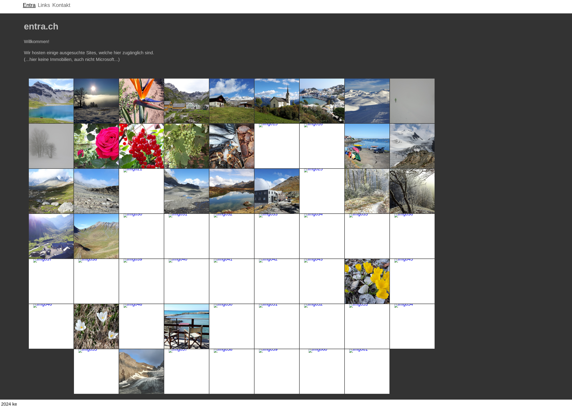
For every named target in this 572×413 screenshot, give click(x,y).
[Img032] (231, 236)
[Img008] (367, 101)
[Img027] (412, 191)
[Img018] (412, 146)
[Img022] (186, 191)
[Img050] (231, 326)
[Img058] (231, 371)
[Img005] (231, 101)
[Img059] (276, 371)
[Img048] (141, 326)
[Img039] (141, 281)
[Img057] (186, 371)
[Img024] (276, 191)
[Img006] (276, 101)
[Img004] (186, 101)
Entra (29, 5)
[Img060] (322, 371)
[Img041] (231, 281)
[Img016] (322, 146)
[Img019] (51, 191)
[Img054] (412, 326)
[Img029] (96, 236)
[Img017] (367, 146)
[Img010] (51, 146)
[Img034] (322, 236)
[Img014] (231, 146)
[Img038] (96, 281)
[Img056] (141, 371)
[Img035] (367, 236)
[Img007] (322, 101)
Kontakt (61, 5)
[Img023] (231, 191)
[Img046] (51, 326)
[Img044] (367, 281)
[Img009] (412, 101)
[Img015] (276, 146)
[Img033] (276, 236)
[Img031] (186, 236)
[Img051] (276, 326)
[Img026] (367, 191)
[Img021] (141, 191)
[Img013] (186, 146)
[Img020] (96, 191)
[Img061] (367, 371)
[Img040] (186, 281)
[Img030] (141, 236)
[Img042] (276, 281)
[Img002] (96, 101)
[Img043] (322, 281)
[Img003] (141, 101)
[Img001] (51, 101)
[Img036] (412, 236)
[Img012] (141, 146)
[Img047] (96, 326)
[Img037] (51, 281)
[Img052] (322, 326)
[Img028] (51, 236)
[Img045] (412, 281)
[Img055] (96, 371)
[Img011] (96, 146)
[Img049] (186, 326)
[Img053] (367, 326)
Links (44, 5)
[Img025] (322, 191)
